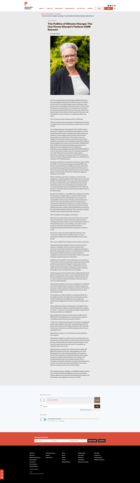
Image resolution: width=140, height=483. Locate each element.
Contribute (81, 459)
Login (31, 471)
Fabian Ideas (69, 8)
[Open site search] (115, 8)
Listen (63, 459)
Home (43, 14)
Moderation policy (99, 459)
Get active (81, 455)
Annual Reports (34, 466)
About (41, 8)
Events (49, 8)
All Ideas (58, 14)
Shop (99, 8)
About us (32, 455)
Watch (63, 457)
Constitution (33, 459)
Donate (90, 8)
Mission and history (35, 457)
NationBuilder (40, 473)
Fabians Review (66, 462)
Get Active (81, 8)
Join (108, 8)
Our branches (33, 464)
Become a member (83, 462)
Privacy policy (98, 457)
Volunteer (81, 457)
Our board (32, 462)
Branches (58, 8)
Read (63, 455)
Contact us (97, 455)
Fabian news (49, 457)
